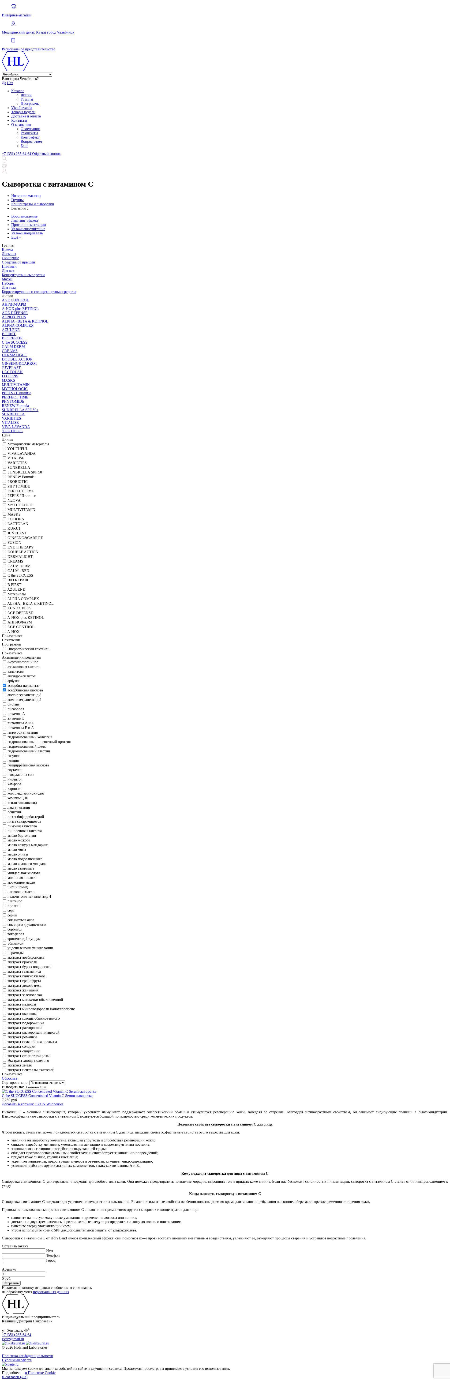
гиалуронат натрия (23, 732)
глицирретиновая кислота (28, 765)
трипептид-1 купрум (24, 939)
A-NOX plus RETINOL (20, 309)
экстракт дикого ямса (24, 985)
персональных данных (51, 1292)
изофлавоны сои (21, 775)
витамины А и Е (21, 723)
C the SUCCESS (14, 342)
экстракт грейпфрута (24, 981)
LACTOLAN (12, 372)
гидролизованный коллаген (30, 737)
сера (11, 910)
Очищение (10, 258)
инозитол (15, 779)
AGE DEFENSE (15, 313)
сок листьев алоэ (21, 920)
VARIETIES (11, 418)
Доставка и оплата (26, 116)
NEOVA (14, 500)
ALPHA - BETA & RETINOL (25, 321)
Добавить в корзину (18, 1104)
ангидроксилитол (22, 676)
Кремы (7, 249)
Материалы (17, 594)
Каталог (17, 91)
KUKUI (14, 528)
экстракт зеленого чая (25, 995)
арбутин (14, 681)
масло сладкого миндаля (27, 864)
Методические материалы (28, 444)
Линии (26, 95)
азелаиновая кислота (24, 667)
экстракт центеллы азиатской (31, 1070)
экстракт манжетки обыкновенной (35, 1000)
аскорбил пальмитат (24, 685)
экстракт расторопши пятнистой (34, 1032)
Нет (10, 83)
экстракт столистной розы (28, 1056)
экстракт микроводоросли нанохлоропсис (41, 1009)
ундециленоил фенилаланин (30, 948)
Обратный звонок (46, 154)
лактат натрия (19, 807)
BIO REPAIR (12, 338)
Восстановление (24, 216)
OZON (40, 1104)
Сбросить (9, 1078)
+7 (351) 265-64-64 (16, 154)
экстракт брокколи (22, 962)
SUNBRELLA (13, 414)
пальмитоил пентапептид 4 (29, 896)
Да (4, 83)
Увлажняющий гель (27, 233)
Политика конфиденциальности (27, 1356)
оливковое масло (21, 892)
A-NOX (13, 632)
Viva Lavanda (21, 108)
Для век (8, 271)
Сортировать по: (15, 1083)
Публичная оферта (17, 1360)
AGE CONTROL (15, 300)
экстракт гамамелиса (24, 971)
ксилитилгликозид (22, 803)
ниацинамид (18, 887)
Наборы (8, 283)
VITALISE (10, 422)
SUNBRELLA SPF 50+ (20, 410)
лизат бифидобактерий (26, 817)
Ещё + (16, 237)
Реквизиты (29, 133)
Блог (24, 146)
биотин (13, 704)
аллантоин (16, 671)
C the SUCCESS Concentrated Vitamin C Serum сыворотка (47, 1096)
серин (12, 915)
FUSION (14, 542)
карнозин (15, 789)
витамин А (16, 714)
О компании (21, 125)
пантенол (15, 901)
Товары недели (23, 112)
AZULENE (11, 330)
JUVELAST (11, 368)
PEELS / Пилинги (16, 393)
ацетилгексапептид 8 (24, 695)
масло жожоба (19, 840)
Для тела (9, 287)
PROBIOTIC (18, 482)
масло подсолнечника (25, 859)
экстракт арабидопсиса (26, 957)
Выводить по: (13, 1087)
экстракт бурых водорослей (30, 967)
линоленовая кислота (25, 831)
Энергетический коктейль (28, 649)
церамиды (16, 953)
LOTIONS (10, 376)
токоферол (16, 934)
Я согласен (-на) (14, 1377)
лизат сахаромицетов (24, 821)
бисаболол (16, 709)
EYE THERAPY (21, 547)
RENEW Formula (15, 406)
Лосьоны (9, 254)
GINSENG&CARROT (19, 363)
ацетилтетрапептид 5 (24, 700)
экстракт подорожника (26, 1023)
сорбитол (15, 929)
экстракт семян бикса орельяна (32, 1042)
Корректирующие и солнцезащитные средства (39, 292)
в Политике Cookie (40, 1373)
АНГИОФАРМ (14, 304)
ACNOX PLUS (14, 317)
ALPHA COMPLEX (18, 325)
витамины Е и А (21, 728)
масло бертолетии (22, 835)
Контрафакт (30, 137)
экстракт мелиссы (22, 1004)
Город (51, 1260)
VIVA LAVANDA (16, 427)
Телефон (53, 1255)
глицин (13, 760)
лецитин (14, 812)
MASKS (8, 380)
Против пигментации (28, 225)
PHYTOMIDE (13, 401)
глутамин (15, 770)
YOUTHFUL (12, 431)
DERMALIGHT (14, 355)
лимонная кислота (22, 826)
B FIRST (9, 334)
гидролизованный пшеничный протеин (39, 742)
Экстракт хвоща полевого (28, 1060)
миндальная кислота (24, 873)
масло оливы (18, 854)
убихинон (15, 943)
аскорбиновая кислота (25, 690)
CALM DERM (13, 347)
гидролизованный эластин (29, 751)
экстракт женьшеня (23, 990)
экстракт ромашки (22, 1037)
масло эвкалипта (21, 868)
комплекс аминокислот (26, 793)
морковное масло (21, 882)
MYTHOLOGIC (15, 389)
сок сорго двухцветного (27, 925)
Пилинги (9, 266)
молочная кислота (22, 878)
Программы (30, 103)
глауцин (14, 756)
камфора (14, 784)
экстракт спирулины (24, 1051)
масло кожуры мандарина (28, 845)
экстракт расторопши (25, 1028)
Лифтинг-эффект (24, 220)
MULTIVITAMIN (16, 385)
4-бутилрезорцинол (23, 662)
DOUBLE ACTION (17, 359)
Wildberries (54, 1104)
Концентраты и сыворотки (23, 275)
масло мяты (17, 850)
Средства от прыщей (18, 262)
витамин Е (16, 718)
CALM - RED (18, 571)
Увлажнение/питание (28, 229)
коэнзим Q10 (18, 798)
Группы (27, 99)
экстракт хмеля (20, 1065)
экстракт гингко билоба (26, 976)
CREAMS (10, 351)
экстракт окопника (23, 1014)
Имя (49, 1251)
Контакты (19, 120)
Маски (7, 279)
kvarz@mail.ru (13, 1339)
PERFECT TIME (15, 397)
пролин (13, 906)
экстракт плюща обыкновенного (34, 1018)
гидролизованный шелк (27, 746)
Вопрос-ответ (31, 141)
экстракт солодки (21, 1046)
